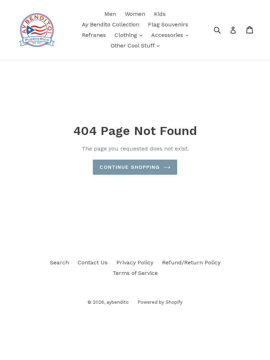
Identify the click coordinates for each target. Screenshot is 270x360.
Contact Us (93, 262)
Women (135, 14)
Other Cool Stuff (137, 45)
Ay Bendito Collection (110, 24)
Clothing (130, 34)
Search (59, 262)
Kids (160, 14)
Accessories (171, 34)
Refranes (94, 35)
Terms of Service (135, 273)
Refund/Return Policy (191, 262)
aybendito (118, 302)
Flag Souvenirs (168, 24)
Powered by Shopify (159, 302)
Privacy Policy (134, 262)
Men (110, 14)
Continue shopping (129, 167)
